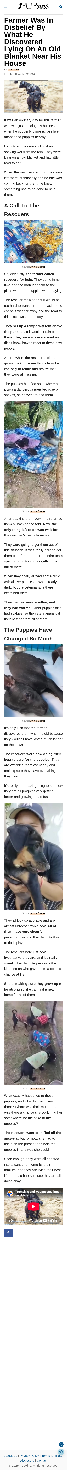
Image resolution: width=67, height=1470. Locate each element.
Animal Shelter (37, 267)
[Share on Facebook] (8, 1233)
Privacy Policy (29, 1455)
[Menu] (6, 7)
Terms (46, 1455)
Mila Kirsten (13, 69)
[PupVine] (33, 7)
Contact (42, 1460)
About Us (10, 1455)
